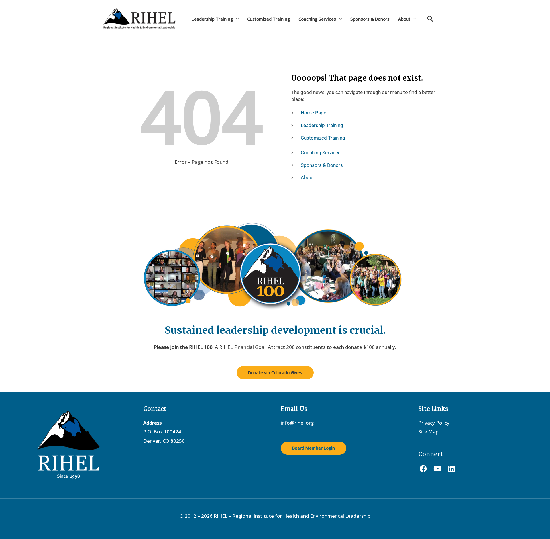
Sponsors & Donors (370, 19)
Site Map (428, 431)
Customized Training (268, 19)
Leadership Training (212, 19)
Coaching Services (317, 19)
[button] (430, 19)
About (404, 19)
